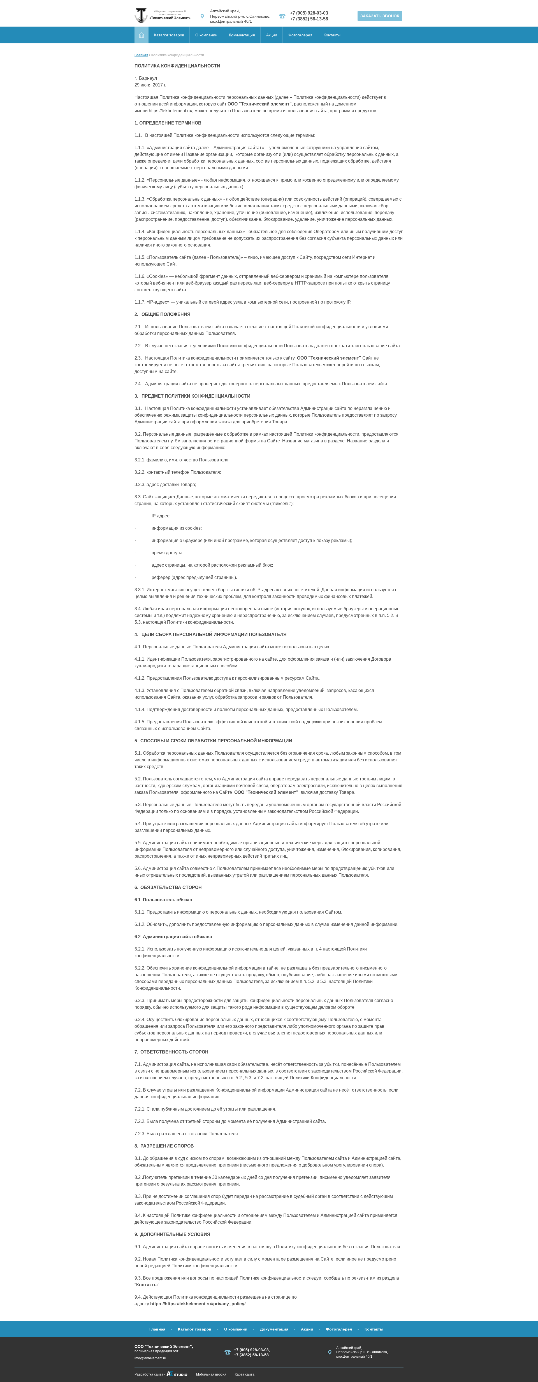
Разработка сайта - (149, 1374)
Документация (242, 35)
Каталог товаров (169, 35)
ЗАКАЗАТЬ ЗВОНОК (379, 16)
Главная (141, 55)
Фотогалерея (300, 35)
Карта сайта (244, 1374)
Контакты (332, 35)
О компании (206, 35)
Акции (271, 35)
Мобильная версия (211, 1374)
